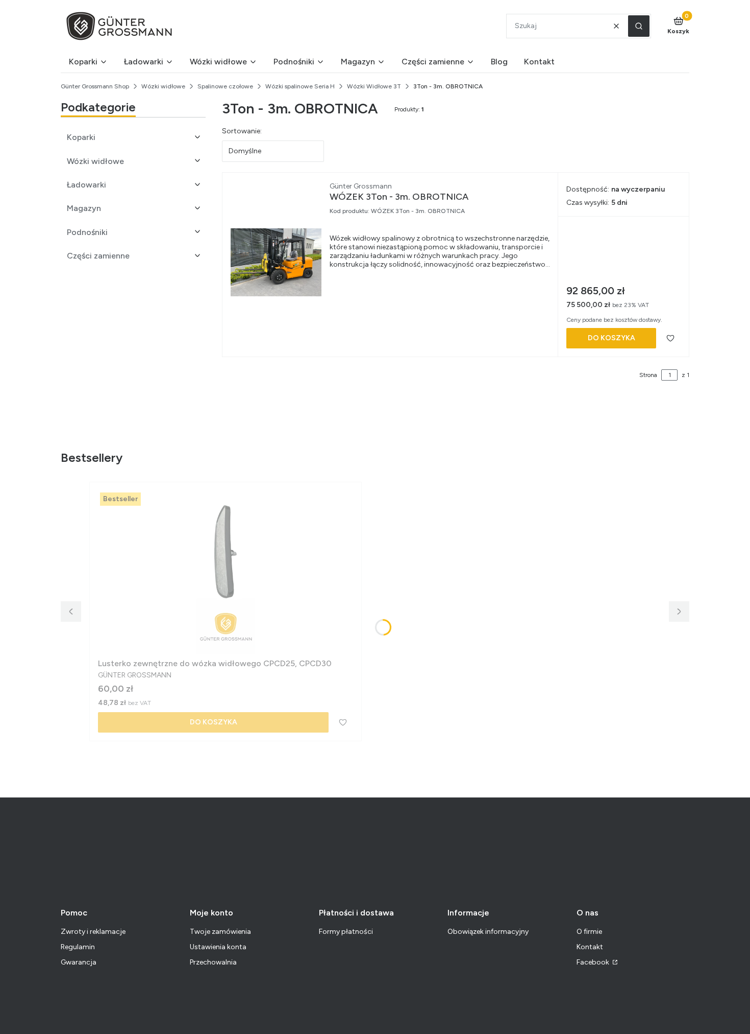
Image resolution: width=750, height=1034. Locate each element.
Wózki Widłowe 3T (374, 86)
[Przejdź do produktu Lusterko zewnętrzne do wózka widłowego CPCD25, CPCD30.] (225, 572)
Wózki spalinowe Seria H (300, 86)
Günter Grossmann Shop (95, 86)
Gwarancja (78, 962)
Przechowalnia (213, 962)
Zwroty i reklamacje (93, 931)
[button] (638, 26)
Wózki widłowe (163, 86)
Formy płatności (346, 931)
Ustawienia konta (218, 947)
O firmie (589, 931)
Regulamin (78, 947)
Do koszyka (611, 338)
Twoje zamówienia (220, 931)
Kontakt (590, 947)
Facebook (594, 962)
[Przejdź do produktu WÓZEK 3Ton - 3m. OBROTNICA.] (276, 262)
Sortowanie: (242, 131)
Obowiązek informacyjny (488, 931)
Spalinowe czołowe (225, 86)
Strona (648, 375)
